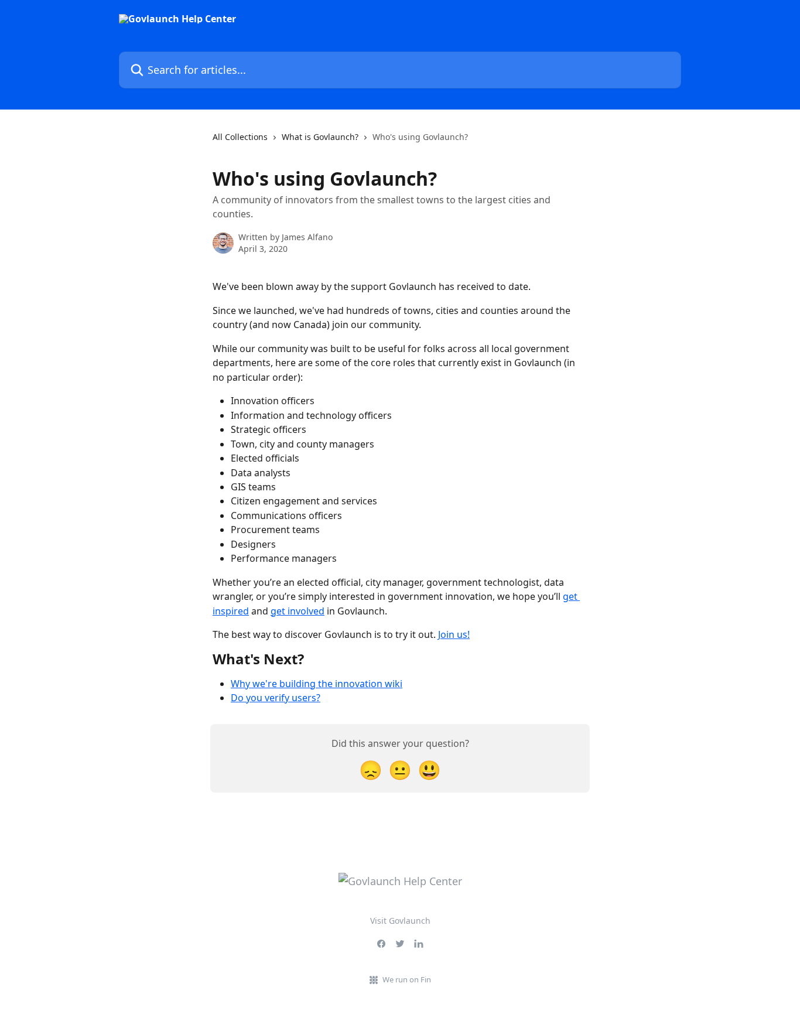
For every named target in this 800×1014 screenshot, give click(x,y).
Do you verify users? (275, 697)
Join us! (454, 634)
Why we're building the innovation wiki (316, 683)
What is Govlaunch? (320, 136)
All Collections (240, 136)
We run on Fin (406, 979)
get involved (297, 611)
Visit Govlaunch (400, 920)
